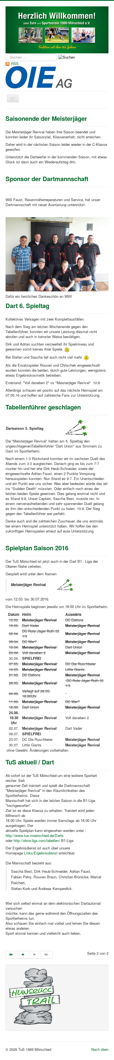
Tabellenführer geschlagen (43, 406)
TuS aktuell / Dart (30, 762)
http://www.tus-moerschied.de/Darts (35, 835)
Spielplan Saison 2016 (37, 547)
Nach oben (99, 1049)
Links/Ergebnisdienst (41, 853)
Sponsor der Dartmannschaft (47, 178)
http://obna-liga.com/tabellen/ (37, 840)
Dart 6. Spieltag (27, 305)
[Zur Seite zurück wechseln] (23, 955)
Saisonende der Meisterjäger (46, 118)
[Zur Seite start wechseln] (11, 955)
